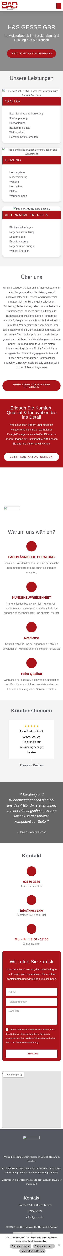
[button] (59, 6)
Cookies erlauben (20, 1246)
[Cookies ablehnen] (58, 1244)
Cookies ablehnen (44, 1246)
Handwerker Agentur (47, 1227)
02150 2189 (31, 881)
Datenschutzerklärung (32, 1251)
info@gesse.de (31, 910)
